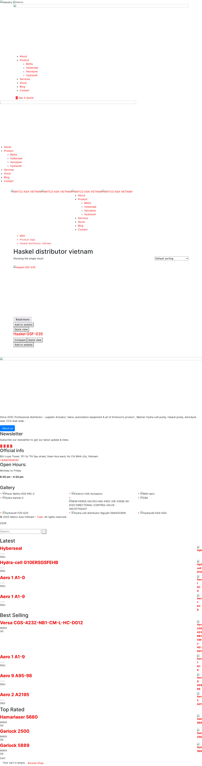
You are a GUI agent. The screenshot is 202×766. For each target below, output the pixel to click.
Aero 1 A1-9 (12, 596)
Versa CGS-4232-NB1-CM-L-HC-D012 (41, 622)
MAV (22, 235)
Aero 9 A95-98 (16, 675)
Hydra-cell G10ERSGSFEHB (29, 562)
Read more (23, 319)
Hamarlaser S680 (19, 717)
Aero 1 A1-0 (12, 577)
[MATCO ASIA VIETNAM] (26, 191)
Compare (20, 340)
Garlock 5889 (14, 745)
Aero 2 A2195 (14, 694)
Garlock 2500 (14, 731)
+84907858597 (9, 460)
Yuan (40, 516)
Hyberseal (11, 548)
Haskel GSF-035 (28, 334)
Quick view (21, 329)
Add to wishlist (24, 324)
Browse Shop (36, 763)
